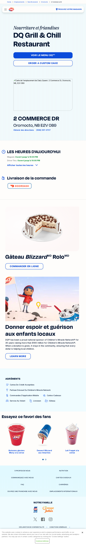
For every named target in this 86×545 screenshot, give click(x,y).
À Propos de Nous (22, 471)
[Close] (82, 532)
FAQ (22, 484)
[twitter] (35, 519)
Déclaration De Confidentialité (31, 527)
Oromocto (44, 2)
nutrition (63, 471)
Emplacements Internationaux (63, 491)
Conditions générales (58, 527)
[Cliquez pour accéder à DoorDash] (19, 186)
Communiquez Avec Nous (22, 477)
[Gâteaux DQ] (35, 509)
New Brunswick (33, 2)
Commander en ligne (24, 266)
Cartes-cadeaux (63, 477)
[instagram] (51, 519)
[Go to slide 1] (43, 459)
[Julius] (48, 509)
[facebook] (43, 519)
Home (9, 2)
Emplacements (19, 2)
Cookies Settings (42, 541)
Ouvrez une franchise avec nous (22, 491)
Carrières (63, 484)
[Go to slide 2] (45, 459)
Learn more (18, 356)
